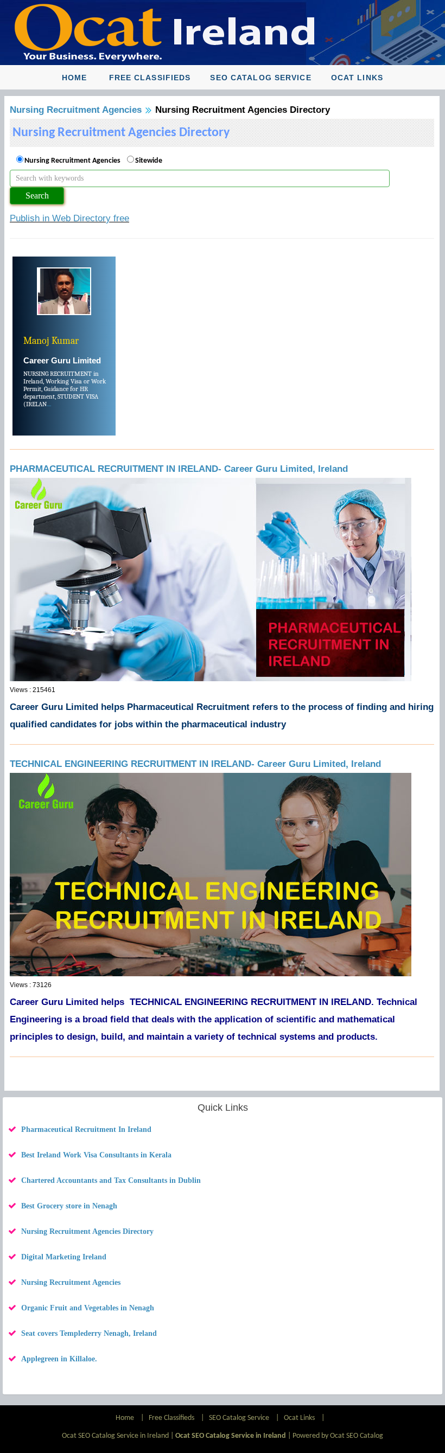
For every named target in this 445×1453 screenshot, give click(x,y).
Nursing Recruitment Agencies (76, 110)
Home (74, 77)
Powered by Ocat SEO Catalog (338, 1436)
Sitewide (148, 161)
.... (49, 404)
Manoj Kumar (51, 341)
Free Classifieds (150, 77)
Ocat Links (357, 77)
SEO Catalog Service (260, 77)
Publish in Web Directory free (69, 218)
